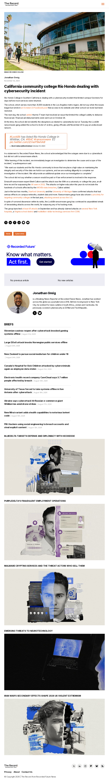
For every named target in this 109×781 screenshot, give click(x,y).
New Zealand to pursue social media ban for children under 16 (36, 355)
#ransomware (42, 139)
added (29, 115)
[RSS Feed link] (102, 766)
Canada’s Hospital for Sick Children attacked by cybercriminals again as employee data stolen (37, 367)
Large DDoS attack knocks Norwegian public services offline (35, 344)
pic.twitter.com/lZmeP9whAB (27, 142)
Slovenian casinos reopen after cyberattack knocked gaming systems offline (36, 332)
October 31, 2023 (38, 146)
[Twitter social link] (74, 766)
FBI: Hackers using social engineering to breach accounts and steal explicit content (36, 426)
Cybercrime (19, 234)
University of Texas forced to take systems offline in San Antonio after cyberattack (34, 391)
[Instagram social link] (85, 766)
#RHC (29, 139)
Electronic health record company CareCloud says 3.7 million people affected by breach (36, 379)
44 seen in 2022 (38, 184)
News (8, 234)
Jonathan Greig (11, 77)
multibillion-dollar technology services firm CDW (58, 211)
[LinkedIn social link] (79, 766)
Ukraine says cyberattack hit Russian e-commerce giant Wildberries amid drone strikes (33, 402)
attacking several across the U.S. (58, 197)
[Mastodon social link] (91, 766)
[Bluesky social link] (96, 766)
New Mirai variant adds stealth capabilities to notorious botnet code (37, 414)
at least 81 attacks (30, 208)
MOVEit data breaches (46, 187)
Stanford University (36, 191)
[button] (102, 4)
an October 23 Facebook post (34, 107)
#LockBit (15, 136)
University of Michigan (62, 191)
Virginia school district (23, 211)
